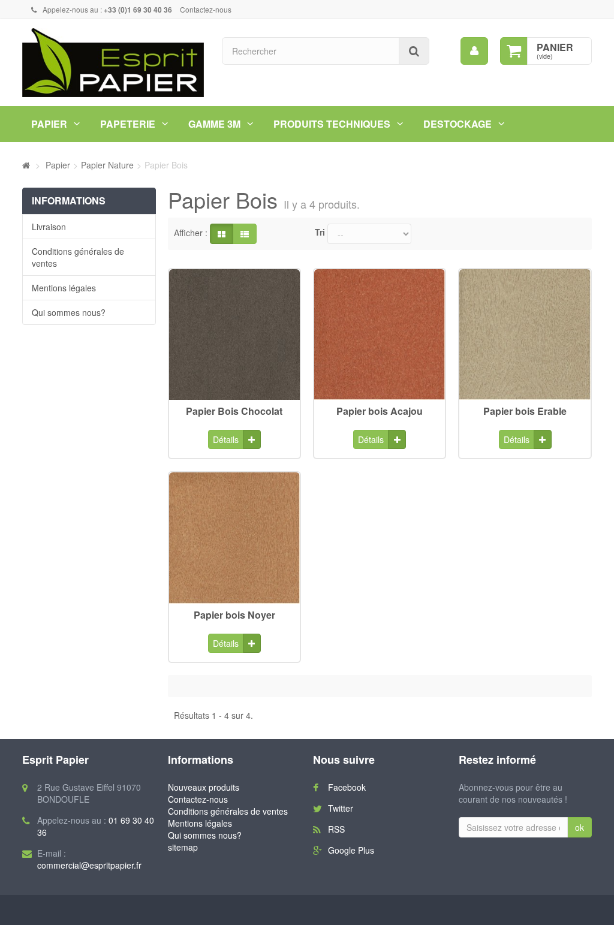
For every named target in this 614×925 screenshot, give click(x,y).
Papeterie (127, 124)
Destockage (457, 124)
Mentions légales (64, 288)
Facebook (347, 787)
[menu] (474, 51)
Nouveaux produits (203, 787)
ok (579, 827)
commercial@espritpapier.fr (89, 865)
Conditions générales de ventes (78, 257)
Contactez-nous (205, 9)
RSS (336, 829)
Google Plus (351, 850)
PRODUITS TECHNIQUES (331, 124)
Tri (320, 232)
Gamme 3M (214, 124)
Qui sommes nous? (69, 312)
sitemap (183, 847)
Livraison (49, 227)
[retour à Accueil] (26, 165)
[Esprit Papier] (113, 62)
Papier (49, 124)
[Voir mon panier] (514, 51)
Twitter (340, 808)
